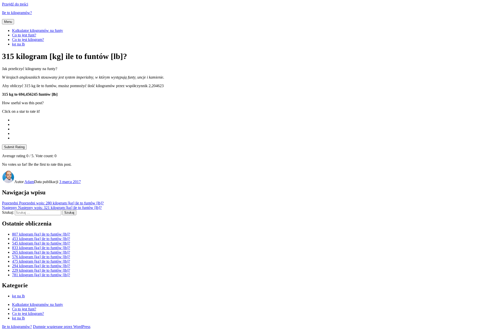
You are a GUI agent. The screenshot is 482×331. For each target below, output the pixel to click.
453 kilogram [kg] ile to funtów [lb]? (41, 239)
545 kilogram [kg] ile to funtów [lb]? (41, 243)
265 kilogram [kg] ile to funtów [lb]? (41, 252)
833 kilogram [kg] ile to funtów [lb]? (41, 248)
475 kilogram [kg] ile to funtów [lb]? (41, 261)
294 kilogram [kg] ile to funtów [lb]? (41, 266)
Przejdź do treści (15, 4)
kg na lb (18, 44)
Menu (8, 22)
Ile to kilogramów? (17, 13)
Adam (29, 182)
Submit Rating (14, 147)
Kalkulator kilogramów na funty (37, 30)
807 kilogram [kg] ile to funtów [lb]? (41, 234)
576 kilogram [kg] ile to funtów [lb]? (41, 257)
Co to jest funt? (24, 35)
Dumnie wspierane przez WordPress (61, 326)
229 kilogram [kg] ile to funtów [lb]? (41, 270)
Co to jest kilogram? (28, 39)
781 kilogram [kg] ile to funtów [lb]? (41, 275)
